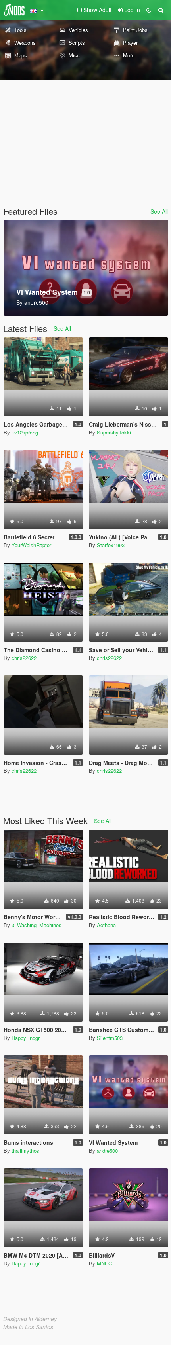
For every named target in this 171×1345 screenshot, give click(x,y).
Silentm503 (110, 1037)
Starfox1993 (111, 545)
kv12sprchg (25, 432)
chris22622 (24, 658)
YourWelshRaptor (31, 545)
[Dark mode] (148, 10)
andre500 (107, 1150)
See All (159, 211)
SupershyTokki (114, 432)
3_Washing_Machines (36, 925)
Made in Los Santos (28, 1327)
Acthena (106, 925)
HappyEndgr (26, 1037)
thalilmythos (25, 1150)
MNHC (104, 1263)
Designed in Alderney (30, 1319)
